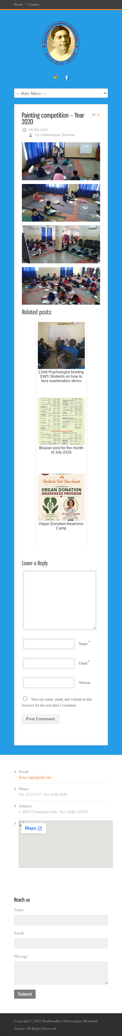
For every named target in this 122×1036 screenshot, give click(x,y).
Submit (25, 994)
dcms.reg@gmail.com (35, 777)
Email (83, 663)
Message (21, 956)
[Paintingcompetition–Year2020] (54, 118)
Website (84, 683)
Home (18, 4)
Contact (33, 4)
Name (83, 644)
